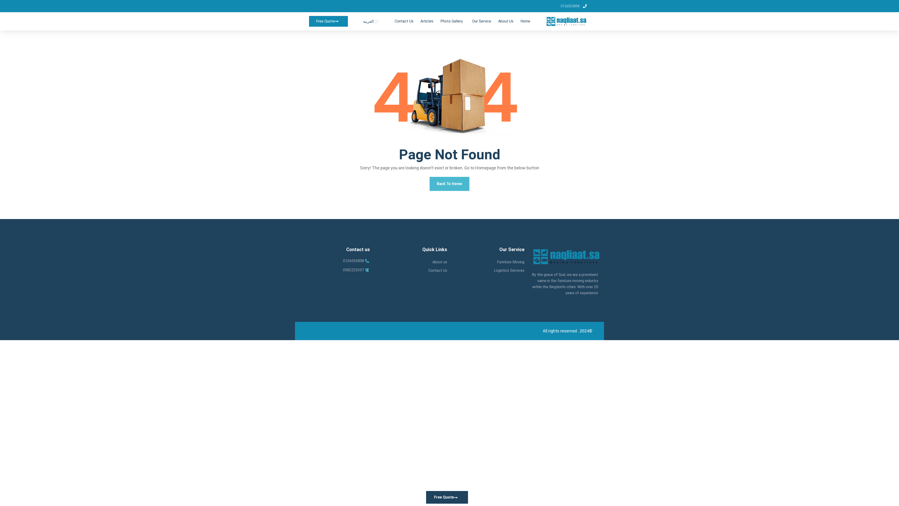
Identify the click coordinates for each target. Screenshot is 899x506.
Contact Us (404, 21)
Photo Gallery (451, 21)
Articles (426, 21)
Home (525, 21)
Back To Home (449, 184)
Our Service (481, 21)
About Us (505, 21)
